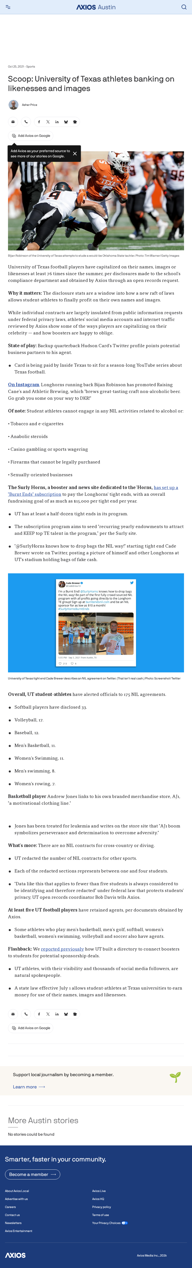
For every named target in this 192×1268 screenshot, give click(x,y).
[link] (13, 122)
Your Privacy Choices (106, 1222)
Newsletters (13, 1222)
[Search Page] (184, 7)
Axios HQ (98, 1198)
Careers (10, 1206)
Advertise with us (16, 1198)
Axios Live (99, 1190)
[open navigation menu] (8, 7)
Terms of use (100, 1214)
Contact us (12, 1214)
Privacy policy (101, 1206)
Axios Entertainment (18, 1230)
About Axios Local (17, 1190)
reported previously (62, 949)
